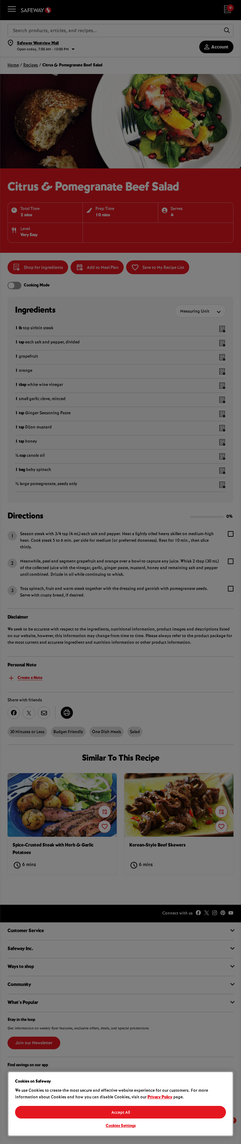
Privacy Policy (159, 1097)
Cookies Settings (121, 1126)
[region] (120, 1103)
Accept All (120, 1113)
